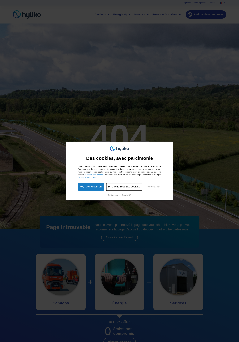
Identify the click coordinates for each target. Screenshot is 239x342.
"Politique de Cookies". (88, 177)
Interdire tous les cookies (124, 187)
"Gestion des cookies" (94, 174)
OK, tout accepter (91, 187)
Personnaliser (153, 187)
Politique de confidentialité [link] (119, 195)
